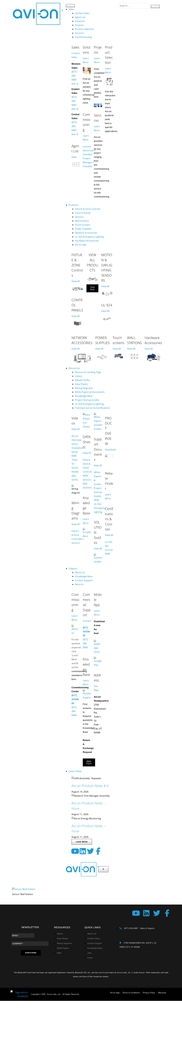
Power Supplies (83, 228)
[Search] (155, 6)
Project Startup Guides (87, 400)
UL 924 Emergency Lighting (89, 236)
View (74, 157)
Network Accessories (86, 232)
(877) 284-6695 (85, 643)
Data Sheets (81, 384)
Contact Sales (82, 13)
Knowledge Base (83, 396)
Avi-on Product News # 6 (90, 785)
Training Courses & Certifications (92, 407)
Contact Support (84, 580)
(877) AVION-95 (87, 631)
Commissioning (83, 37)
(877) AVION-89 (75, 699)
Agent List (80, 17)
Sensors (79, 216)
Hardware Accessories (87, 240)
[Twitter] (90, 851)
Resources (74, 368)
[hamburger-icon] (70, 5)
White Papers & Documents (90, 392)
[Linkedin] (82, 851)
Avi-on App (80, 244)
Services (79, 33)
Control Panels (83, 212)
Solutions (80, 21)
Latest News (75, 771)
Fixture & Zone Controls (87, 208)
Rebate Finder (82, 380)
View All (76, 281)
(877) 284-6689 (74, 711)
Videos (78, 376)
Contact (87, 620)
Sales (71, 9)
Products (73, 204)
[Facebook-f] (98, 851)
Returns (79, 584)
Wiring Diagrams (84, 388)
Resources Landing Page (88, 372)
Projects (79, 25)
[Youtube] (75, 851)
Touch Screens (82, 224)
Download (110, 449)
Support (73, 568)
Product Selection (84, 29)
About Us (80, 572)
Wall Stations (82, 220)
